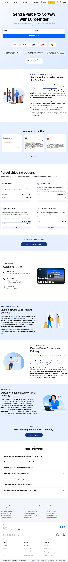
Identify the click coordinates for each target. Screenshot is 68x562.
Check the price (34, 435)
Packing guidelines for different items (31, 515)
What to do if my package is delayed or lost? (16, 473)
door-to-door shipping (55, 355)
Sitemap (33, 560)
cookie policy (43, 560)
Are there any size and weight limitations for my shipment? (21, 490)
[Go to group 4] (36, 156)
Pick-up (5, 30)
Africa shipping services (6, 515)
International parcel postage (29, 509)
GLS (22, 318)
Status (38, 560)
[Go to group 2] (33, 156)
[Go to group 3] (34, 156)
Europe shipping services (6, 507)
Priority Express (50, 363)
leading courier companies (50, 88)
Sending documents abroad (29, 513)
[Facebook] (60, 527)
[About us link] (60, 2)
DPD (27, 318)
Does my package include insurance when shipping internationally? (23, 456)
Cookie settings (51, 560)
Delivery (37, 30)
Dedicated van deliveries (51, 509)
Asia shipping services (6, 513)
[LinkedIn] (64, 527)
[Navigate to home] (2, 2)
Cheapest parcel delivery (51, 517)
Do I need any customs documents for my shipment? (19, 462)
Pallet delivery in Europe (51, 511)
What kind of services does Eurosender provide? (18, 484)
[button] (34, 33)
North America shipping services (8, 509)
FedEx (19, 318)
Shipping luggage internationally (30, 511)
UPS (15, 318)
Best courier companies (51, 513)
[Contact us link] (57, 2)
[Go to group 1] (31, 156)
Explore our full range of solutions (34, 244)
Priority (42, 363)
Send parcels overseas (28, 517)
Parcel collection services (51, 515)
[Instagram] (62, 527)
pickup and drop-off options (37, 369)
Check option (16, 201)
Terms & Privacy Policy (60, 560)
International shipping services (7, 517)
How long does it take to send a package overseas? (18, 467)
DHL (12, 318)
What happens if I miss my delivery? (14, 479)
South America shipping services (8, 511)
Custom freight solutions (51, 507)
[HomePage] (34, 525)
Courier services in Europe (29, 507)
